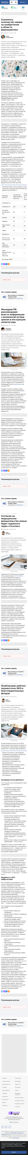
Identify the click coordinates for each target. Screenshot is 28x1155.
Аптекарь (4, 1105)
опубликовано (17, 384)
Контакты (17, 1106)
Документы (5, 1099)
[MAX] (4, 264)
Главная (3, 17)
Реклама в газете (19, 1100)
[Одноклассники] (8, 264)
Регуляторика (14, 17)
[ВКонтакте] (6, 264)
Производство (6, 1084)
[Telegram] (2, 264)
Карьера (4, 1093)
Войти (23, 2)
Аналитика (5, 1096)
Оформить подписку (18, 1094)
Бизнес (4, 1102)
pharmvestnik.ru (15, 1137)
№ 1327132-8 (19, 576)
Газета (17, 1090)
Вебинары (17, 1081)
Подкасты (17, 1084)
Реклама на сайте (19, 1103)
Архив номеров (19, 1097)
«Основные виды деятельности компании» (14, 1118)
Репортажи (18, 1078)
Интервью (17, 1087)
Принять (14, 1152)
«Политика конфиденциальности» (14, 1116)
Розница (4, 1087)
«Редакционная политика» (14, 1119)
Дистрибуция (5, 1090)
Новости (7, 17)
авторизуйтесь (19, 298)
